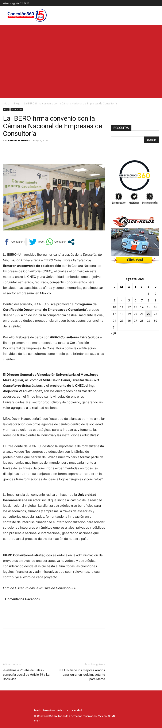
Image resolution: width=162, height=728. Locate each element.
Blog (16, 103)
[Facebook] (147, 3)
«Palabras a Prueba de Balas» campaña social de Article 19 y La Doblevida (26, 674)
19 (129, 314)
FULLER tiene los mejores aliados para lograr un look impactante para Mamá (82, 674)
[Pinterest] (26, 150)
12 (129, 307)
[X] (156, 3)
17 (114, 314)
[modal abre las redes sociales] (71, 242)
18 (121, 314)
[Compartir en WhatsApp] (56, 242)
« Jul (113, 333)
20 (135, 314)
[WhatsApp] (36, 150)
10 (114, 307)
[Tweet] (36, 242)
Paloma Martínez (19, 140)
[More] (46, 150)
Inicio (6, 103)
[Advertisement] (81, 56)
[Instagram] (151, 3)
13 (135, 307)
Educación (17, 109)
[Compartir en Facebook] (13, 242)
